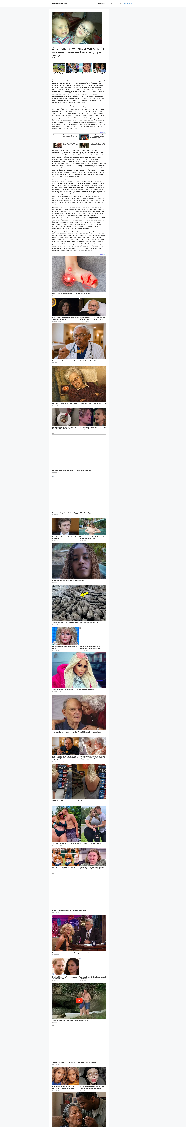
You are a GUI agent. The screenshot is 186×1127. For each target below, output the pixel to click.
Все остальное (128, 3)
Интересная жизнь (103, 3)
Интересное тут (59, 4)
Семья (119, 3)
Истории (113, 3)
